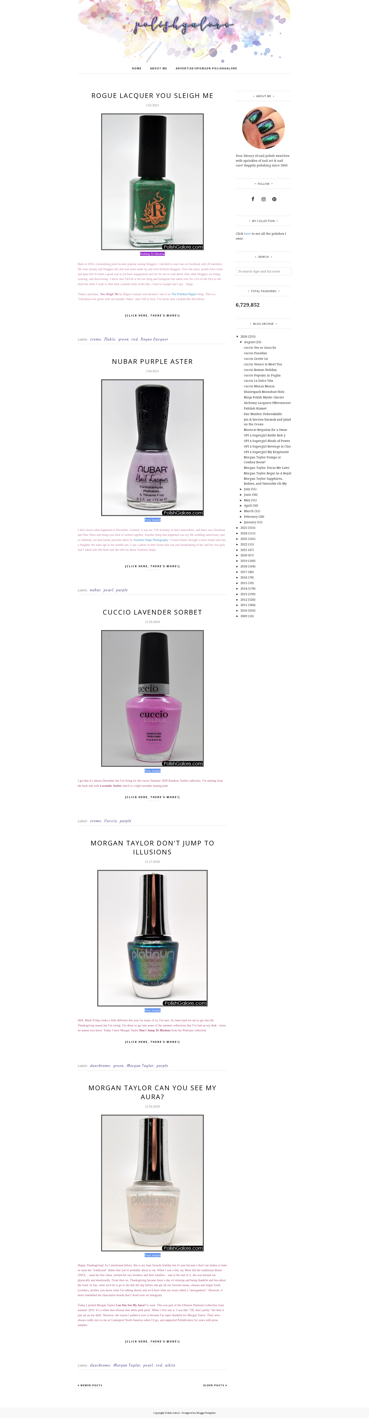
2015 (243, 583)
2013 (243, 594)
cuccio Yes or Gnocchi (260, 347)
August (249, 342)
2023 (243, 539)
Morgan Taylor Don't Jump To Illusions (153, 847)
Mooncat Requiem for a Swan (265, 430)
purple (122, 590)
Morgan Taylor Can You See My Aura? (152, 1092)
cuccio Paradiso (255, 353)
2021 (243, 550)
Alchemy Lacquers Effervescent (267, 403)
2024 (243, 533)
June (247, 495)
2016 (243, 577)
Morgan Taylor (140, 1065)
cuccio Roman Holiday (260, 370)
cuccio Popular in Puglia (262, 375)
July (247, 489)
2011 (243, 605)
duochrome (100, 1065)
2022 (243, 544)
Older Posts (213, 1385)
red (135, 339)
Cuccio (110, 821)
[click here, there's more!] (152, 315)
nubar (95, 590)
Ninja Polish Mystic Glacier (264, 397)
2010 (243, 610)
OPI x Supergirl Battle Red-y (265, 435)
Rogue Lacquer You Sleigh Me (152, 95)
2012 (243, 600)
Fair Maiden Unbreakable (263, 414)
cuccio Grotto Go (256, 359)
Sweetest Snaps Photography (150, 540)
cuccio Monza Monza (259, 386)
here (247, 234)
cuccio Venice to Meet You (263, 364)
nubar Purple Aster (152, 361)
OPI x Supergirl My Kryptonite (266, 452)
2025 (243, 528)
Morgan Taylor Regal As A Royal (267, 473)
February (251, 516)
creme (95, 339)
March (249, 511)
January (250, 522)
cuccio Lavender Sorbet (152, 612)
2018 (243, 566)
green (123, 339)
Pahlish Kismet (255, 408)
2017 (243, 572)
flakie (109, 339)
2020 (243, 555)
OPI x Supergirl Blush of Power (267, 441)
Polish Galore (172, 1412)
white (170, 1365)
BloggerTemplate (206, 1412)
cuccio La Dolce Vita (258, 381)
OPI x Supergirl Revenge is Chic (267, 446)
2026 (243, 336)
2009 (243, 616)
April (248, 505)
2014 (243, 588)
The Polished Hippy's (184, 294)
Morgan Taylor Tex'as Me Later (267, 468)
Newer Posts (91, 1385)
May (247, 500)
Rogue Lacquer (154, 339)
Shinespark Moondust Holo (264, 392)
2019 (243, 561)
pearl (108, 590)
